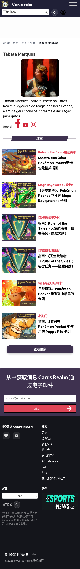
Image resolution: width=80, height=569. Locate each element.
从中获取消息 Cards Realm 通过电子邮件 (40, 381)
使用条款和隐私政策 (53, 478)
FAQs (45, 467)
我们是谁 (47, 444)
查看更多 (40, 349)
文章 (24, 42)
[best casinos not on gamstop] (60, 501)
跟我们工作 (48, 455)
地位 (44, 472)
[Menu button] (73, 8)
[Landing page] (5, 3)
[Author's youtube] (25, 126)
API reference (50, 461)
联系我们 (47, 438)
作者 (32, 42)
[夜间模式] (54, 12)
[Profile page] (63, 12)
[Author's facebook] (18, 126)
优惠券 (46, 449)
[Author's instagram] (33, 126)
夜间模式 (7, 504)
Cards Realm (10, 42)
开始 (44, 432)
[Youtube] (16, 435)
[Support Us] (6, 435)
